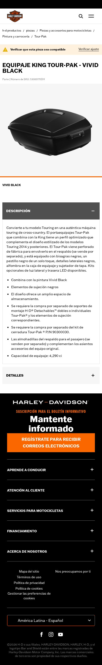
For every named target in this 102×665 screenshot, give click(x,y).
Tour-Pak (40, 36)
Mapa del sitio (29, 571)
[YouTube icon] (60, 634)
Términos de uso (29, 577)
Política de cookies (29, 588)
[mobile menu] (90, 16)
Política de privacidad (29, 583)
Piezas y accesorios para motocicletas (65, 30)
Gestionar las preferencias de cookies (29, 596)
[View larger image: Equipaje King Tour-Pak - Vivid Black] (51, 130)
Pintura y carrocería (15, 36)
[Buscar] (80, 16)
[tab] (51, 176)
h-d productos (11, 30)
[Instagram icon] (51, 634)
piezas (30, 30)
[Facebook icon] (41, 634)
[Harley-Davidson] (51, 402)
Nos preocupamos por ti (73, 571)
